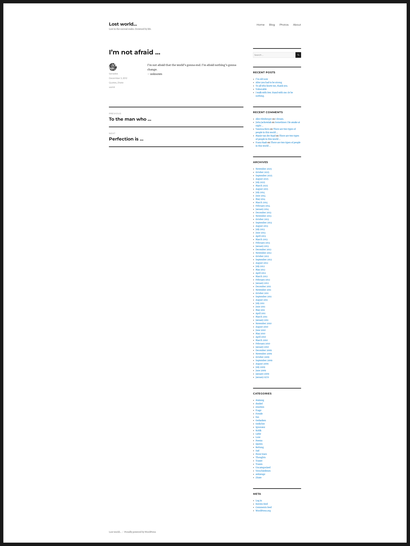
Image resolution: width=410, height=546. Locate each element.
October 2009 (262, 357)
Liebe (258, 434)
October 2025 (262, 172)
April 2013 (261, 236)
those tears (261, 454)
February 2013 (263, 242)
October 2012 (262, 256)
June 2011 (260, 306)
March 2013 (261, 239)
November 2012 (263, 253)
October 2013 (262, 219)
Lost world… (123, 24)
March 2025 (262, 185)
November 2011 (263, 290)
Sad (257, 450)
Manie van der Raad (265, 135)
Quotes (112, 82)
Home (261, 24)
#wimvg (260, 400)
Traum (259, 464)
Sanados (113, 73)
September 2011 (264, 296)
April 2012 (261, 273)
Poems (259, 440)
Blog (272, 24)
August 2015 (262, 189)
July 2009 (260, 367)
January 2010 (262, 347)
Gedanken (261, 420)
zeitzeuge (260, 474)
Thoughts (261, 457)
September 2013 (264, 222)
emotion (260, 407)
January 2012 (262, 283)
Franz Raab (261, 142)
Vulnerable (261, 89)
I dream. (279, 119)
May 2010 (260, 333)
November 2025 (264, 169)
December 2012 (263, 249)
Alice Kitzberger (264, 119)
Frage (258, 410)
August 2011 (262, 300)
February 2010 (263, 343)
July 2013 (260, 229)
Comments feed (264, 507)
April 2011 (261, 313)
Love (258, 437)
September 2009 (264, 360)
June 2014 (261, 195)
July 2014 (260, 192)
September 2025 (264, 175)
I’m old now (262, 79)
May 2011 (260, 310)
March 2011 (261, 316)
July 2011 (260, 303)
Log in (259, 500)
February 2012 (263, 279)
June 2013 (260, 232)
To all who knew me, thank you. (272, 85)
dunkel (259, 403)
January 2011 (262, 320)
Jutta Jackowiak (263, 122)
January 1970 (262, 377)
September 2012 (264, 259)
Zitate (120, 82)
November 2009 (264, 353)
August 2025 (262, 179)
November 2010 (263, 323)
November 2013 (263, 216)
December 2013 (263, 212)
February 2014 (263, 206)
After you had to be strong (269, 82)
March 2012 (262, 276)
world (112, 87)
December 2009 (264, 350)
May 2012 (260, 269)
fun (257, 417)
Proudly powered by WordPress (140, 532)
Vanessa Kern (263, 129)
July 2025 (260, 182)
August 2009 (262, 363)
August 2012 (262, 263)
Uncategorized (263, 467)
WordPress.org (263, 510)
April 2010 (261, 337)
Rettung (260, 447)
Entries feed (262, 504)
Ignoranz (260, 427)
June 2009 (261, 370)
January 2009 (262, 374)
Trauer (259, 460)
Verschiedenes (263, 471)
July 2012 (260, 266)
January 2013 (262, 246)
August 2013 (262, 226)
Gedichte (260, 423)
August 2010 (262, 326)
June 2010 (261, 330)
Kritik (258, 430)
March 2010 (262, 340)
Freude (259, 413)
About (297, 24)
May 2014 (260, 199)
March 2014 (262, 202)
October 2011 (262, 293)
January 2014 (262, 209)
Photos (284, 24)
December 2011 (263, 286)
